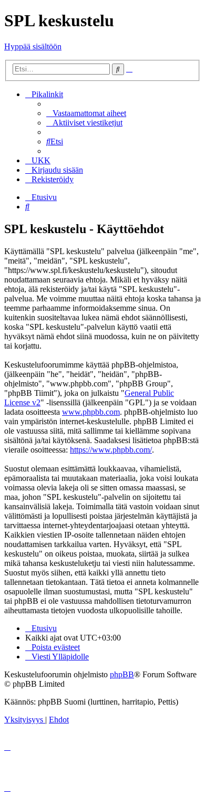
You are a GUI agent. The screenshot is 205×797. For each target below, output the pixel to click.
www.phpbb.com (91, 411)
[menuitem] (86, 113)
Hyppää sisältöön (33, 46)
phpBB (122, 674)
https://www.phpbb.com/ (111, 449)
